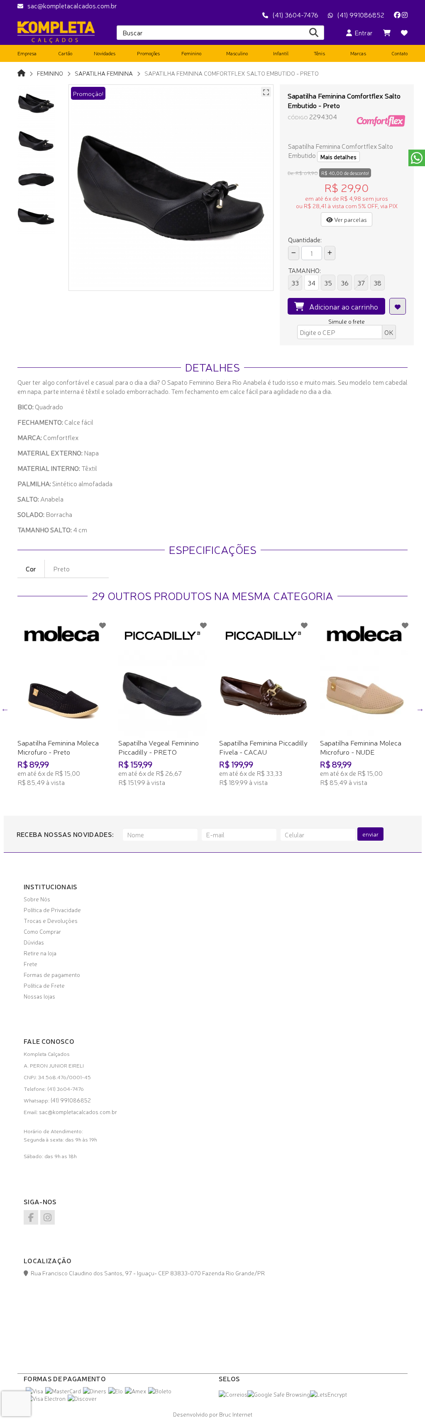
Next (420, 708)
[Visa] (34, 1391)
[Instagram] (405, 14)
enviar (370, 834)
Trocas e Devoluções (51, 920)
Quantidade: (305, 239)
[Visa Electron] (46, 1398)
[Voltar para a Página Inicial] (21, 72)
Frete (30, 963)
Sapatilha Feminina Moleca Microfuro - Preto (58, 747)
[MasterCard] (63, 1391)
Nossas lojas (39, 996)
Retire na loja (40, 953)
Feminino (50, 73)
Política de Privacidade (52, 909)
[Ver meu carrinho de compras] (387, 32)
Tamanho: (304, 270)
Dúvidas (34, 942)
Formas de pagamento (52, 974)
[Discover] (82, 1398)
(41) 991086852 (360, 14)
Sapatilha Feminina (104, 73)
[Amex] (135, 1391)
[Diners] (94, 1391)
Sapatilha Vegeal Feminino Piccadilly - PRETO (158, 747)
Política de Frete (44, 985)
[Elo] (115, 1391)
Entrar (362, 32)
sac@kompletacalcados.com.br (72, 5)
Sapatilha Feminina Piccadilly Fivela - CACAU (263, 747)
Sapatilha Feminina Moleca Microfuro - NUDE (360, 747)
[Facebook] (397, 14)
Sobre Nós (37, 899)
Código (298, 117)
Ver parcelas (350, 219)
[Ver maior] (266, 92)
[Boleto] (159, 1391)
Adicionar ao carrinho (341, 306)
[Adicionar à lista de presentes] (397, 306)
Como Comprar (42, 931)
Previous (5, 708)
